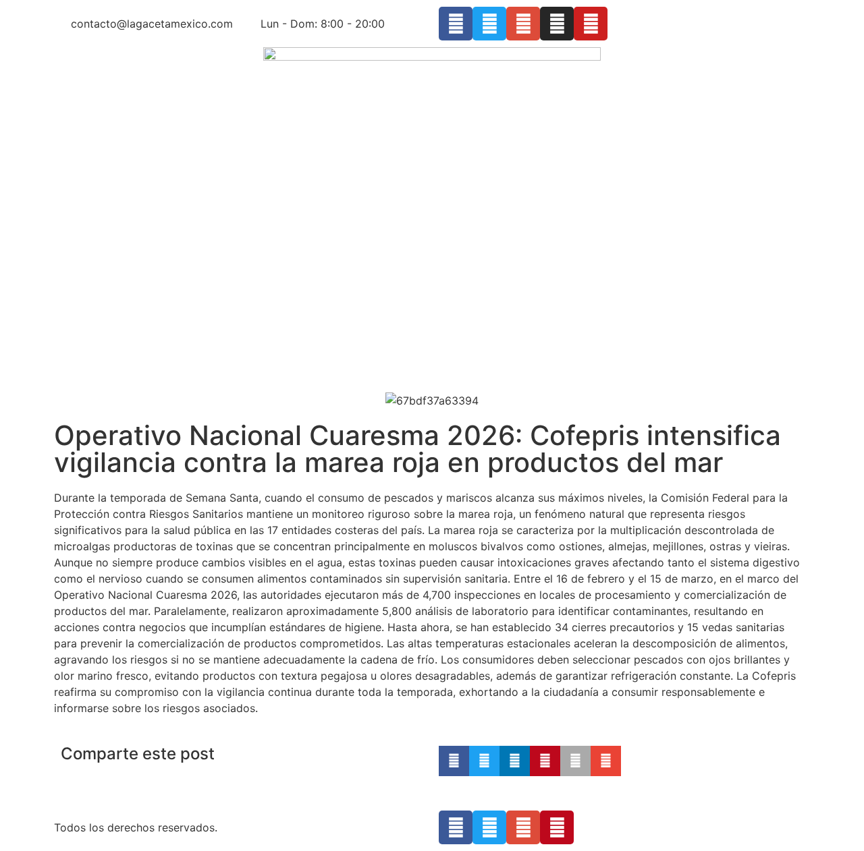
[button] (454, 761)
